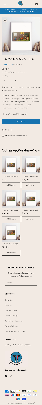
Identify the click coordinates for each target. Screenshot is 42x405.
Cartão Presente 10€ (11, 176)
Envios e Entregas (11, 326)
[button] (4, 3)
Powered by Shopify (29, 403)
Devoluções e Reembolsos (14, 321)
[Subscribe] (34, 283)
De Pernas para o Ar (18, 403)
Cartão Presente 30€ (11, 210)
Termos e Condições (12, 316)
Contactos (8, 305)
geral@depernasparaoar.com (20, 345)
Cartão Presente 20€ (31, 176)
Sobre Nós (8, 300)
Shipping (11, 72)
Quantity (5, 76)
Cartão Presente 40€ (31, 210)
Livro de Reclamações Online (15, 331)
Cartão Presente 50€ (11, 244)
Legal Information (11, 311)
